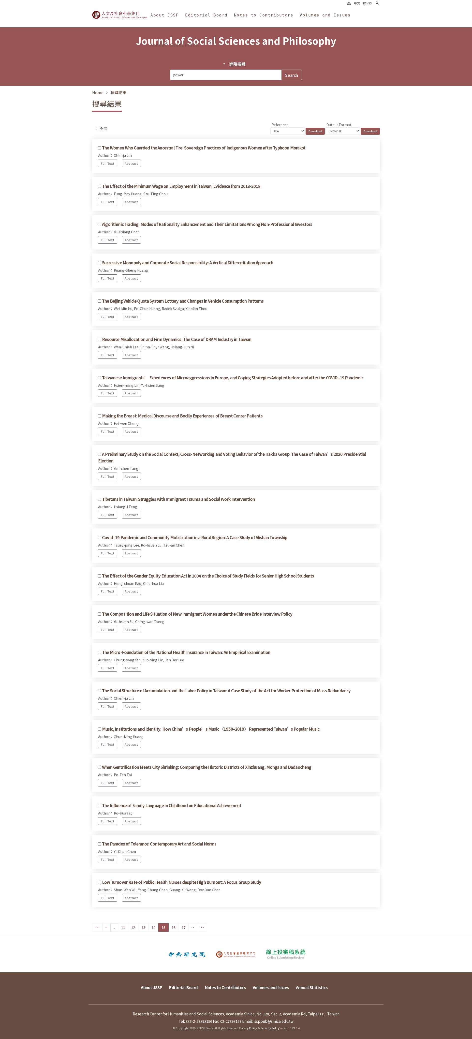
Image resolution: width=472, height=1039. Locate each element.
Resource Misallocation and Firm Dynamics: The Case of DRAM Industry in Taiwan (176, 339)
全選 (103, 128)
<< (97, 927)
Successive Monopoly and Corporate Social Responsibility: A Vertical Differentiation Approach (187, 263)
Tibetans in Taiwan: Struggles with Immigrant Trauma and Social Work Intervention (178, 499)
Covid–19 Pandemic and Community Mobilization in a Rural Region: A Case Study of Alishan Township (194, 537)
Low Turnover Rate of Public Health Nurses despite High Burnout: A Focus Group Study (181, 882)
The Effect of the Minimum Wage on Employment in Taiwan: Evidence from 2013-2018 (181, 186)
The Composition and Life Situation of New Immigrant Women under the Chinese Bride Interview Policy (197, 614)
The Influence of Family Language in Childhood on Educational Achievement (171, 805)
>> (202, 927)
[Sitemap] (349, 3)
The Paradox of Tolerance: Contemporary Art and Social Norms (159, 844)
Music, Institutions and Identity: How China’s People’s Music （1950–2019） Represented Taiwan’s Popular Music (210, 729)
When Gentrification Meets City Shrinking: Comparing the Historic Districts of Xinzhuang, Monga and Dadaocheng (206, 767)
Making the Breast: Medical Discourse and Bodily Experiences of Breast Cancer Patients (182, 416)
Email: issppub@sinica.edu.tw (268, 1021)
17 (184, 927)
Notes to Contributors (264, 15)
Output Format (338, 124)
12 (133, 927)
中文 (357, 3)
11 (123, 927)
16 (174, 927)
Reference (279, 124)
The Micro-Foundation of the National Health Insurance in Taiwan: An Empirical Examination (186, 652)
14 (153, 927)
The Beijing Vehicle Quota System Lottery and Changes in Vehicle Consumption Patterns (183, 301)
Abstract (131, 163)
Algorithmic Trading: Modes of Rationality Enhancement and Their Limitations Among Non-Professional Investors (207, 224)
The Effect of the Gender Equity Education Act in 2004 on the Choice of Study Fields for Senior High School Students (208, 576)
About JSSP (164, 15)
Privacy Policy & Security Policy (259, 1028)
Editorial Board (206, 15)
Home (97, 92)
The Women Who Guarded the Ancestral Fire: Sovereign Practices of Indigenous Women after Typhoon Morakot (203, 148)
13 (143, 927)
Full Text (107, 163)
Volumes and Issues (325, 15)
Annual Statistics (174, 45)
